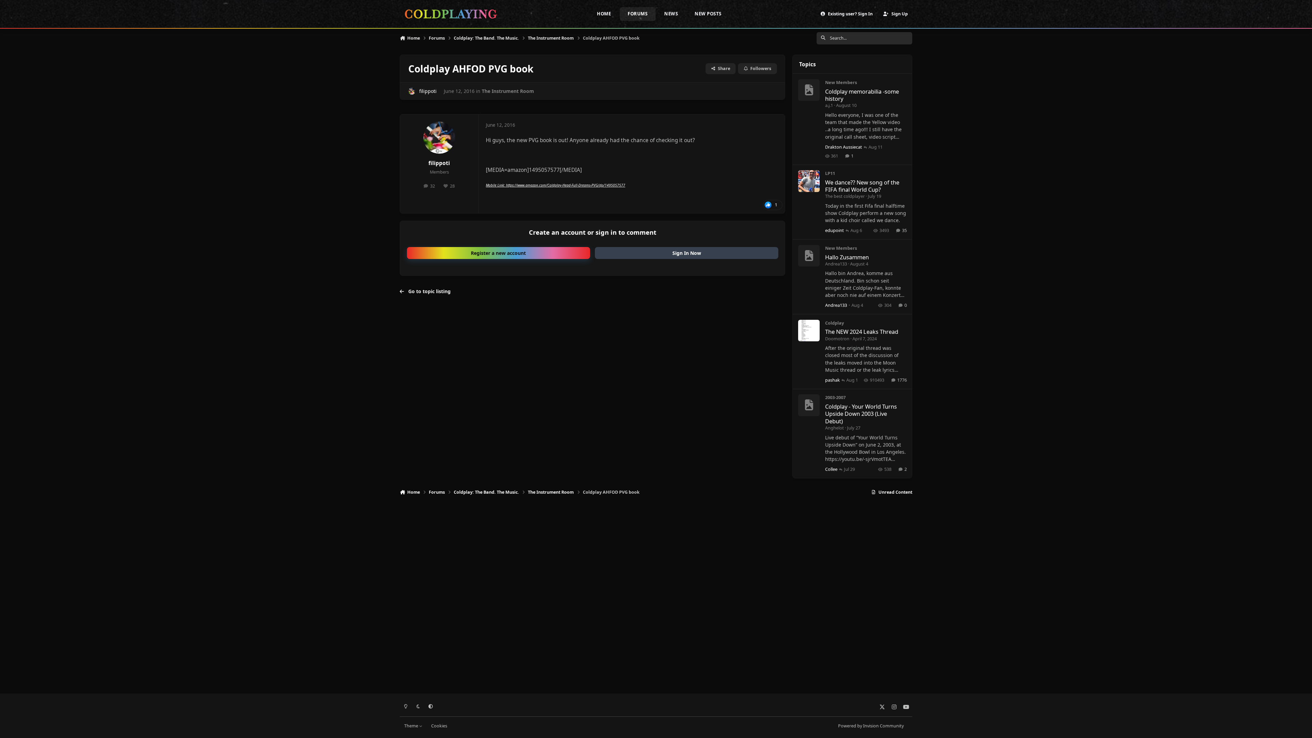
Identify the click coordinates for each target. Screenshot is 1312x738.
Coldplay (834, 323)
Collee (831, 469)
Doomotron (837, 339)
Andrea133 (836, 264)
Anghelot (834, 428)
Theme (411, 726)
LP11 (830, 173)
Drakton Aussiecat (843, 147)
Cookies (439, 726)
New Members (841, 82)
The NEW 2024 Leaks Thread (861, 332)
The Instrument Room (508, 91)
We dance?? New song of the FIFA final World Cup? (862, 185)
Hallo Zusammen (847, 257)
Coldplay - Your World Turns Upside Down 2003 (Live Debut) (861, 413)
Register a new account (498, 253)
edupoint (834, 230)
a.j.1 (829, 105)
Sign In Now (686, 253)
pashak (832, 380)
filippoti (428, 91)
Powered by (871, 726)
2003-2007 (835, 397)
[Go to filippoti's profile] (411, 91)
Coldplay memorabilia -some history (862, 94)
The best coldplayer (845, 196)
